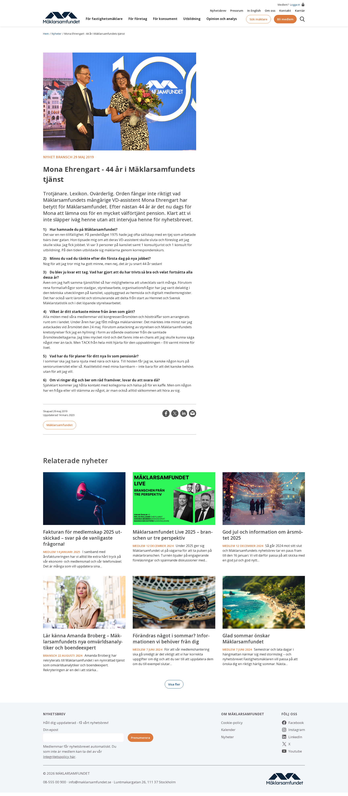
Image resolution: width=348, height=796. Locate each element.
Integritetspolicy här (59, 756)
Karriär (300, 10)
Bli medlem (285, 19)
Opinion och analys (221, 18)
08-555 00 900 (54, 782)
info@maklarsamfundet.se (90, 782)
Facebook (296, 722)
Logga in (295, 4)
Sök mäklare (258, 19)
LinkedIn (183, 413)
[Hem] (61, 17)
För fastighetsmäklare (104, 18)
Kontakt (285, 10)
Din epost (50, 729)
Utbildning (192, 18)
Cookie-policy (232, 722)
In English (254, 10)
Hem (46, 33)
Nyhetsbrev (218, 10)
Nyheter (56, 33)
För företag (137, 18)
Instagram (296, 729)
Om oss (270, 10)
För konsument (165, 18)
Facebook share (166, 413)
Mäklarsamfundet (60, 425)
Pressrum (236, 10)
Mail (192, 413)
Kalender (228, 729)
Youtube (295, 751)
